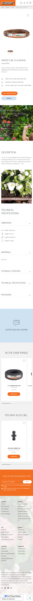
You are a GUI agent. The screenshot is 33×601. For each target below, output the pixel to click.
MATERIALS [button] (6, 252)
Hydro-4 (3, 529)
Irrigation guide (22, 532)
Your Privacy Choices (14, 596)
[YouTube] (8, 588)
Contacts (20, 539)
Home (2, 7)
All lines (3, 504)
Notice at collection (8, 599)
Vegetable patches (23, 511)
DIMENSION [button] (6, 223)
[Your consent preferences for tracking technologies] (30, 598)
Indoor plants (21, 506)
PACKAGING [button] (6, 294)
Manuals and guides (23, 534)
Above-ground (5, 506)
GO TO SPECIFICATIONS (9, 93)
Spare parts (21, 529)
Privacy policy (21, 551)
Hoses (12, 7)
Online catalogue (5, 513)
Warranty (20, 537)
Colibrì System (5, 532)
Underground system (7, 534)
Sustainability (4, 551)
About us (3, 548)
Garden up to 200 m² (23, 516)
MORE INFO (14, 394)
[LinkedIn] (11, 588)
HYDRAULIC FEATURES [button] (11, 271)
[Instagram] (2, 588)
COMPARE (9, 98)
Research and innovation (8, 553)
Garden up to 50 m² (23, 513)
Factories (3, 556)
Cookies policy (22, 548)
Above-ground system (7, 539)
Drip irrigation (5, 509)
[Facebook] (5, 588)
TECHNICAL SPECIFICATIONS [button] (13, 283)
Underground (5, 511)
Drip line (8, 7)
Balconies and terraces (24, 509)
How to (7, 135)
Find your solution (23, 504)
